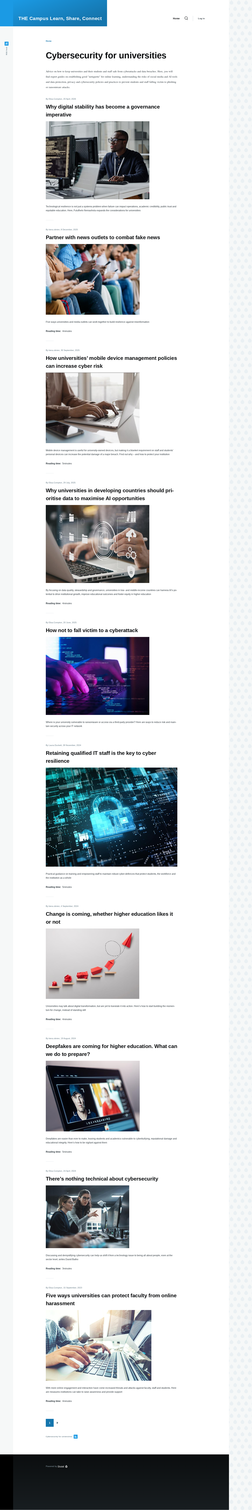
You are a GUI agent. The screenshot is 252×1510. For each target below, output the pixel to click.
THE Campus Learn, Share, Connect (60, 18)
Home (48, 41)
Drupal (61, 1466)
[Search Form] (186, 18)
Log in (201, 18)
